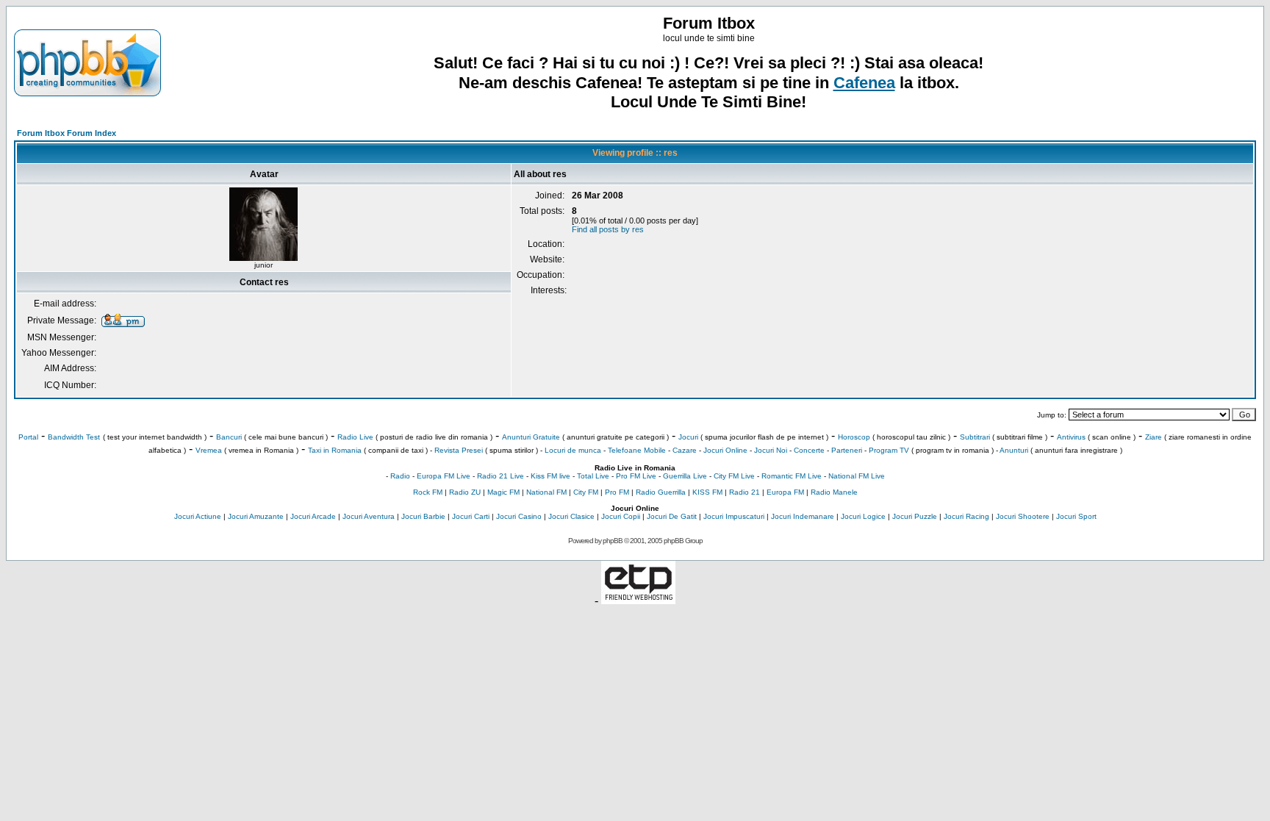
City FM (585, 492)
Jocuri (688, 437)
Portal (28, 437)
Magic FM (503, 492)
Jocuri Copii (620, 516)
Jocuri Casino (519, 516)
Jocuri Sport (1076, 516)
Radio (400, 476)
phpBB (613, 541)
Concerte (809, 450)
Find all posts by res (608, 229)
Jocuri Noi (770, 450)
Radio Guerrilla (661, 492)
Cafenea (864, 83)
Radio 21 (744, 492)
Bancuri (229, 437)
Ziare (1153, 437)
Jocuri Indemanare (802, 516)
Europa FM (785, 492)
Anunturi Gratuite (531, 437)
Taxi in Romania (335, 450)
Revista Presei (458, 450)
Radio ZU (465, 492)
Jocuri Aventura (368, 516)
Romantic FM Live (791, 476)
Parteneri (846, 450)
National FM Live (856, 476)
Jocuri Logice (863, 516)
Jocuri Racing (966, 516)
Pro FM (617, 492)
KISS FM (707, 492)
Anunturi (1014, 450)
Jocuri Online (725, 450)
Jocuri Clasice (571, 516)
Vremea (208, 450)
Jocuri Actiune (197, 516)
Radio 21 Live (500, 476)
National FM (546, 492)
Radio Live (355, 437)
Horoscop (854, 437)
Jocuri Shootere (1023, 516)
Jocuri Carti (470, 516)
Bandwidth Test (74, 437)
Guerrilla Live (685, 476)
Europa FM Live (443, 476)
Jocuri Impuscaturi (733, 516)
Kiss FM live (550, 476)
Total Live (593, 476)
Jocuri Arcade (313, 516)
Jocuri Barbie (423, 516)
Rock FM (427, 492)
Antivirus (1071, 437)
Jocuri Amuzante (256, 516)
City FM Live (734, 476)
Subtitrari (975, 437)
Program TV (889, 450)
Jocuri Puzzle (914, 516)
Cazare (684, 450)
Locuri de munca (573, 450)
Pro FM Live (636, 476)
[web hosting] (638, 600)
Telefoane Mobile (637, 450)
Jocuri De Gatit (672, 516)
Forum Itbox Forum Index (66, 133)
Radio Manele (834, 492)
